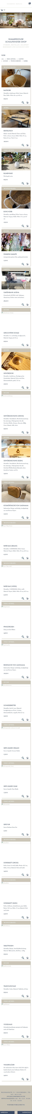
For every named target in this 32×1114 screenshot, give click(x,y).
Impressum (4, 1112)
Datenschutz (26, 1112)
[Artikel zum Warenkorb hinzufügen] (26, 102)
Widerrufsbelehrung (16, 1105)
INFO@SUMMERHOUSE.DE (16, 1096)
